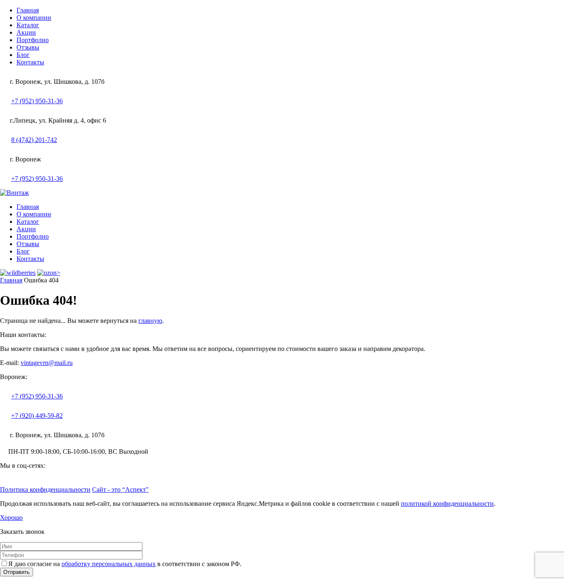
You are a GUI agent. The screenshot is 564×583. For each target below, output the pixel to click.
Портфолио (33, 39)
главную (150, 320)
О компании (34, 17)
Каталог (28, 24)
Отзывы (28, 47)
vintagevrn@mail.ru (47, 362)
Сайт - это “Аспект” (120, 489)
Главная (28, 10)
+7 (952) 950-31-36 (37, 100)
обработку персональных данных (109, 563)
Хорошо (11, 517)
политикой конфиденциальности (447, 503)
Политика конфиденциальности (45, 489)
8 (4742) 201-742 (34, 139)
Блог (23, 54)
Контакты (30, 62)
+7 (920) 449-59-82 (37, 415)
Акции (26, 32)
